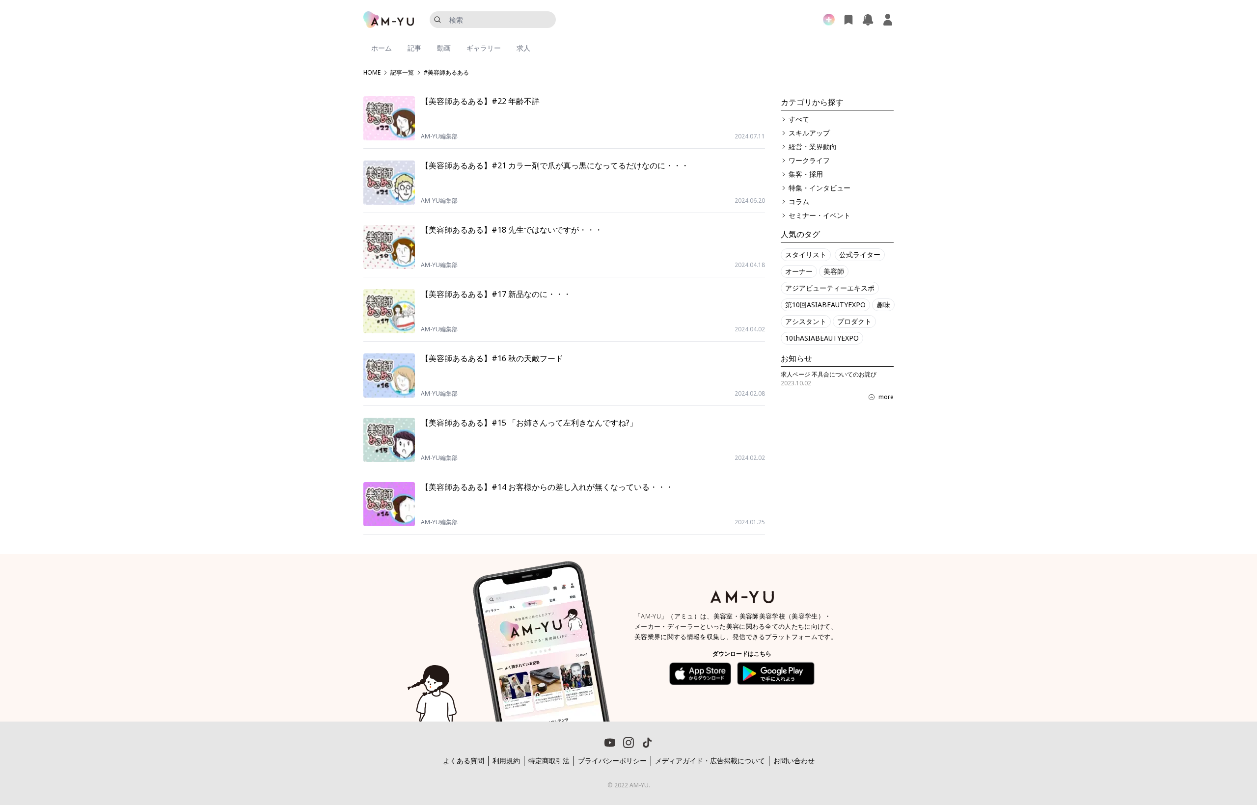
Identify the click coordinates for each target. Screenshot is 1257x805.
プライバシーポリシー (612, 760)
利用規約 (506, 760)
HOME (372, 73)
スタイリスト (805, 254)
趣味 (883, 304)
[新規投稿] (829, 20)
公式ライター (859, 254)
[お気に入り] (848, 20)
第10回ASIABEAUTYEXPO (825, 304)
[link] (1208, 748)
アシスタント (805, 321)
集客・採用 (806, 174)
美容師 (833, 271)
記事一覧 (402, 73)
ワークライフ (809, 160)
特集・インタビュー (819, 187)
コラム (799, 201)
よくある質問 (463, 760)
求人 (523, 48)
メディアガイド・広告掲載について (710, 760)
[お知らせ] (868, 20)
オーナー (799, 271)
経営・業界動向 (813, 146)
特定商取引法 (549, 760)
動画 (444, 48)
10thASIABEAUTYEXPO (822, 338)
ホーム (381, 48)
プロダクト (854, 321)
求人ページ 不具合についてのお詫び (828, 374)
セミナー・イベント (819, 215)
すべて (799, 119)
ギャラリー (483, 48)
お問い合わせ (794, 760)
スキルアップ (809, 132)
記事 (414, 48)
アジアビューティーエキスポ (829, 288)
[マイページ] (888, 20)
